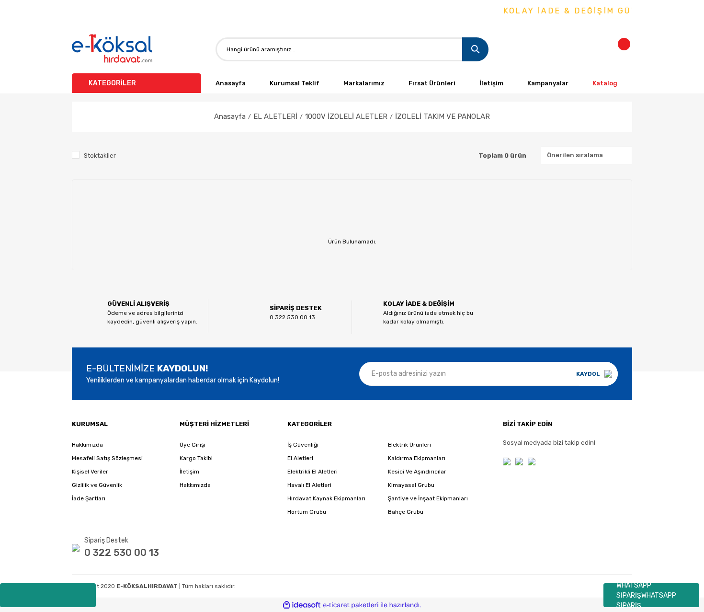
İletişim (491, 83)
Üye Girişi (192, 444)
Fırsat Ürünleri (432, 83)
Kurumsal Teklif (294, 83)
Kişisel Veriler (90, 471)
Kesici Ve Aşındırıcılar (417, 471)
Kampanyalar (547, 83)
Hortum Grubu (306, 511)
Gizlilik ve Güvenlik (97, 485)
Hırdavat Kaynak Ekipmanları (326, 498)
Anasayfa (231, 83)
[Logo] (112, 49)
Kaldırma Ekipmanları (416, 458)
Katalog (604, 83)
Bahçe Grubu (405, 511)
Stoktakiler (100, 155)
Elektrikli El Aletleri (312, 471)
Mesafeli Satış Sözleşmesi (107, 458)
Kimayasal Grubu (411, 485)
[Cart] (629, 49)
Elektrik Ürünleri (409, 444)
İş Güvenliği (302, 444)
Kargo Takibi (196, 458)
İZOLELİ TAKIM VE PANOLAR (442, 116)
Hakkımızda (87, 444)
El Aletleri (300, 458)
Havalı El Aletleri (309, 485)
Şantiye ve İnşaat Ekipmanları (428, 498)
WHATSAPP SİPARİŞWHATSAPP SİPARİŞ (646, 595)
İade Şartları (88, 498)
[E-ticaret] (351, 605)
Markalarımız (364, 83)
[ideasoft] (302, 605)
